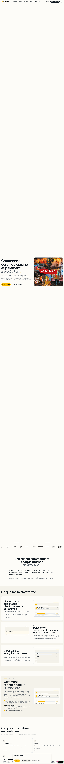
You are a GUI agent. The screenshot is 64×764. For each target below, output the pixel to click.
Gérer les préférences (36, 760)
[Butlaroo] (5, 1)
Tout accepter (17, 760)
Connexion (47, 1)
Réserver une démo (54, 1)
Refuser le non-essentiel (26, 760)
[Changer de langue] (61, 2)
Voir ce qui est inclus (17, 284)
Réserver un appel (6, 284)
